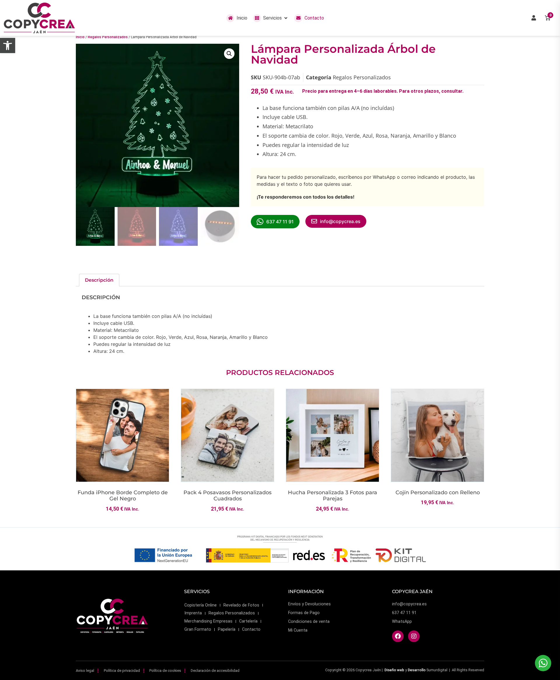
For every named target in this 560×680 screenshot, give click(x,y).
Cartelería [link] (248, 621)
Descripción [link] (99, 280)
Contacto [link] (251, 629)
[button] (271, 18)
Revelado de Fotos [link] (241, 605)
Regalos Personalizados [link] (108, 37)
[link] (7, 45)
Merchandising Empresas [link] (208, 621)
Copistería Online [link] (200, 605)
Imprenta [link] (193, 613)
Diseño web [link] (394, 670)
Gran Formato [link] (197, 629)
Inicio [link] (80, 37)
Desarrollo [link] (417, 670)
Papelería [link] (226, 629)
